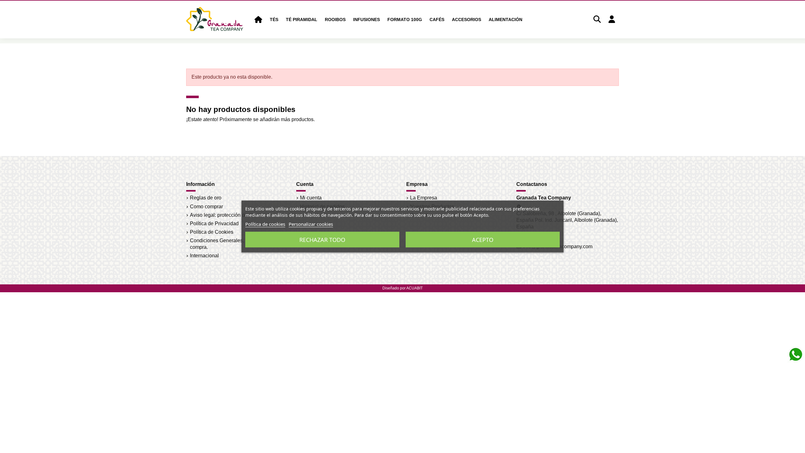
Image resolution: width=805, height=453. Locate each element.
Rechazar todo (322, 239)
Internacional (204, 255)
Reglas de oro (205, 197)
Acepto (482, 239)
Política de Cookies (211, 232)
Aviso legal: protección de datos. (226, 215)
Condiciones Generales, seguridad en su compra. (235, 244)
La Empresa (423, 197)
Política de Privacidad (214, 223)
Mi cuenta (311, 197)
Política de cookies (265, 224)
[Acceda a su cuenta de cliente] (611, 19)
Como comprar (206, 206)
